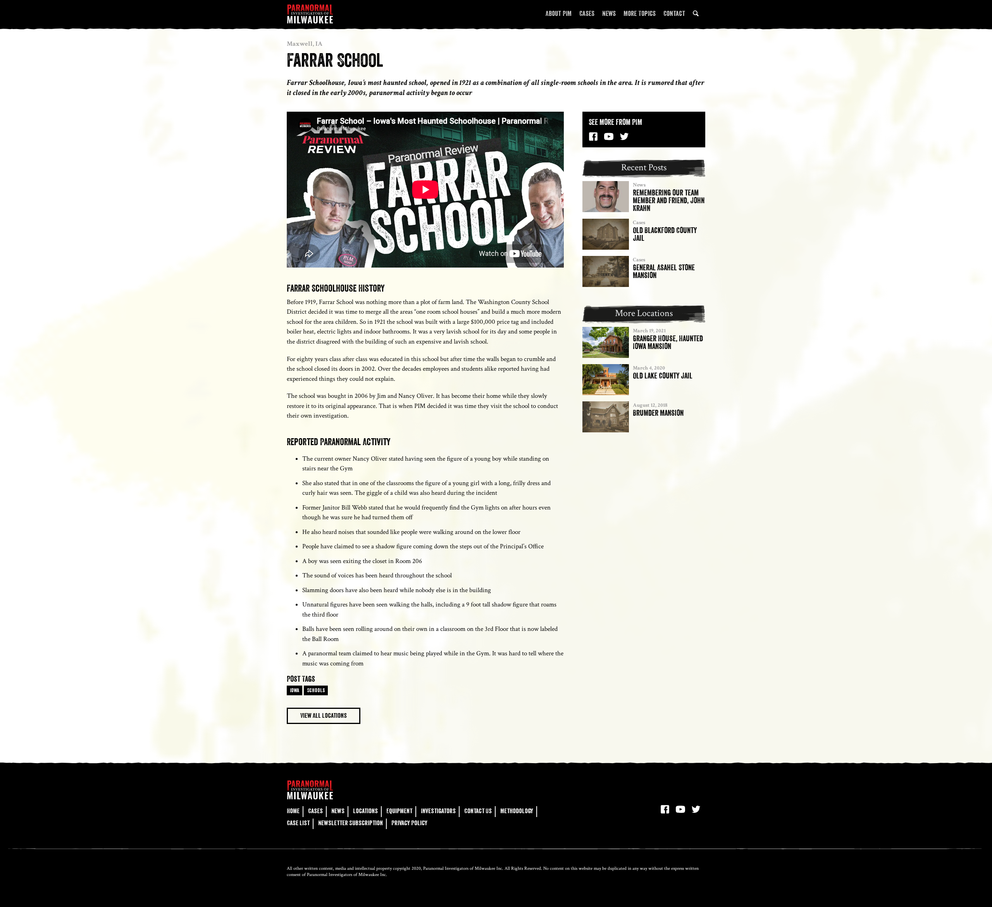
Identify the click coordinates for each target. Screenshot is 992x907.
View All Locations (323, 715)
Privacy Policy (409, 823)
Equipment (399, 811)
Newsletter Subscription (350, 823)
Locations (365, 811)
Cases (586, 13)
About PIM (559, 13)
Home (293, 811)
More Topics (639, 13)
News (609, 13)
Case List (298, 823)
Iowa (294, 690)
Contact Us (478, 811)
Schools (316, 690)
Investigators (438, 811)
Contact (674, 13)
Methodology (516, 811)
